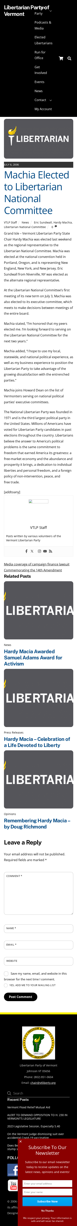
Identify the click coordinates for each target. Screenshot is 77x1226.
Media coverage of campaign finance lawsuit (36, 564)
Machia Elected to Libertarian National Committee (36, 192)
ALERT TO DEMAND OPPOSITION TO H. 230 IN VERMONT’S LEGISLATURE (37, 1117)
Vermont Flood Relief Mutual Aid (28, 1107)
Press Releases (13, 732)
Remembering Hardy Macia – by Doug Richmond (37, 824)
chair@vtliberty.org (43, 1083)
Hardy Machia (63, 222)
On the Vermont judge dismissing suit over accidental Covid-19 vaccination (35, 1136)
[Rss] (50, 551)
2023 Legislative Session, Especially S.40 (33, 1126)
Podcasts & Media (43, 25)
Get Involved (41, 70)
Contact (40, 100)
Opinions (10, 814)
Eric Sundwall (43, 222)
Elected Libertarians (44, 40)
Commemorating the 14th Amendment (33, 570)
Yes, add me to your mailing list (32, 985)
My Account (43, 109)
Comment (14, 876)
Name (11, 928)
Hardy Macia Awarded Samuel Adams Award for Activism (33, 657)
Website (11, 961)
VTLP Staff (10, 222)
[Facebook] (26, 551)
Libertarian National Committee (25, 227)
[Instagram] (39, 551)
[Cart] (61, 58)
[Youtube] (45, 551)
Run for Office (40, 55)
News (39, 91)
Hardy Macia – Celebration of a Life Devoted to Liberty (37, 742)
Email (11, 944)
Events (39, 82)
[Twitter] (32, 551)
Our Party (40, 10)
